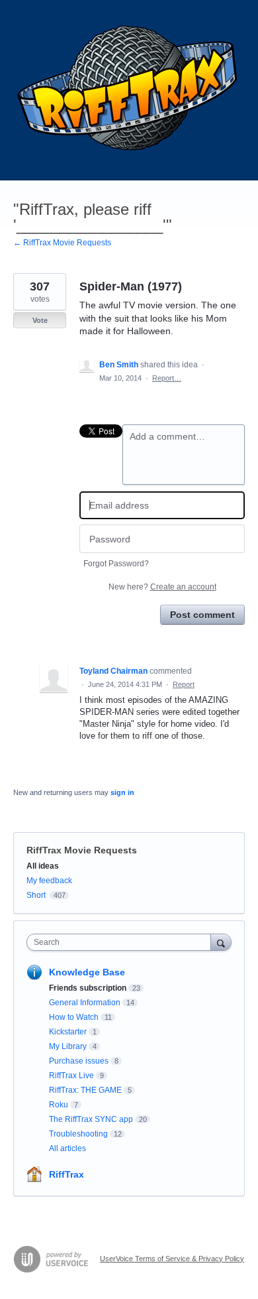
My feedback (49, 880)
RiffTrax (66, 1174)
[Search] (221, 942)
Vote (40, 320)
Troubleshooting (78, 1134)
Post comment (202, 614)
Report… (166, 378)
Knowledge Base (87, 972)
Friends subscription (87, 988)
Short (36, 895)
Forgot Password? (116, 563)
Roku (58, 1104)
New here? (162, 586)
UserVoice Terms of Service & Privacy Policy (172, 1259)
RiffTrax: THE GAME (85, 1090)
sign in (122, 792)
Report (183, 684)
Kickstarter (68, 1031)
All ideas (42, 866)
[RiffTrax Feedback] (129, 90)
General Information (84, 1002)
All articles (67, 1148)
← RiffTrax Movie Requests (62, 242)
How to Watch (74, 1017)
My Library (68, 1046)
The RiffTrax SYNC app (91, 1119)
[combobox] (121, 942)
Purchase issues (78, 1061)
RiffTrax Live (71, 1075)
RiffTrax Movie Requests (81, 850)
